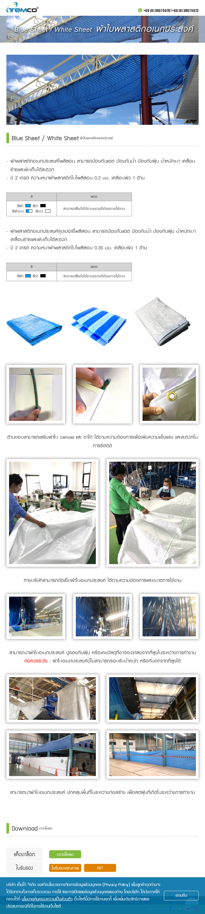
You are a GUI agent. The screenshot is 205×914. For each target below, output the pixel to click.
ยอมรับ (181, 895)
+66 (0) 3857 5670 (156, 10)
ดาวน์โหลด (65, 854)
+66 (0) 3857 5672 (185, 10)
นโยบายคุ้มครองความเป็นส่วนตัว (47, 899)
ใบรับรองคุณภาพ (65, 868)
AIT (100, 868)
